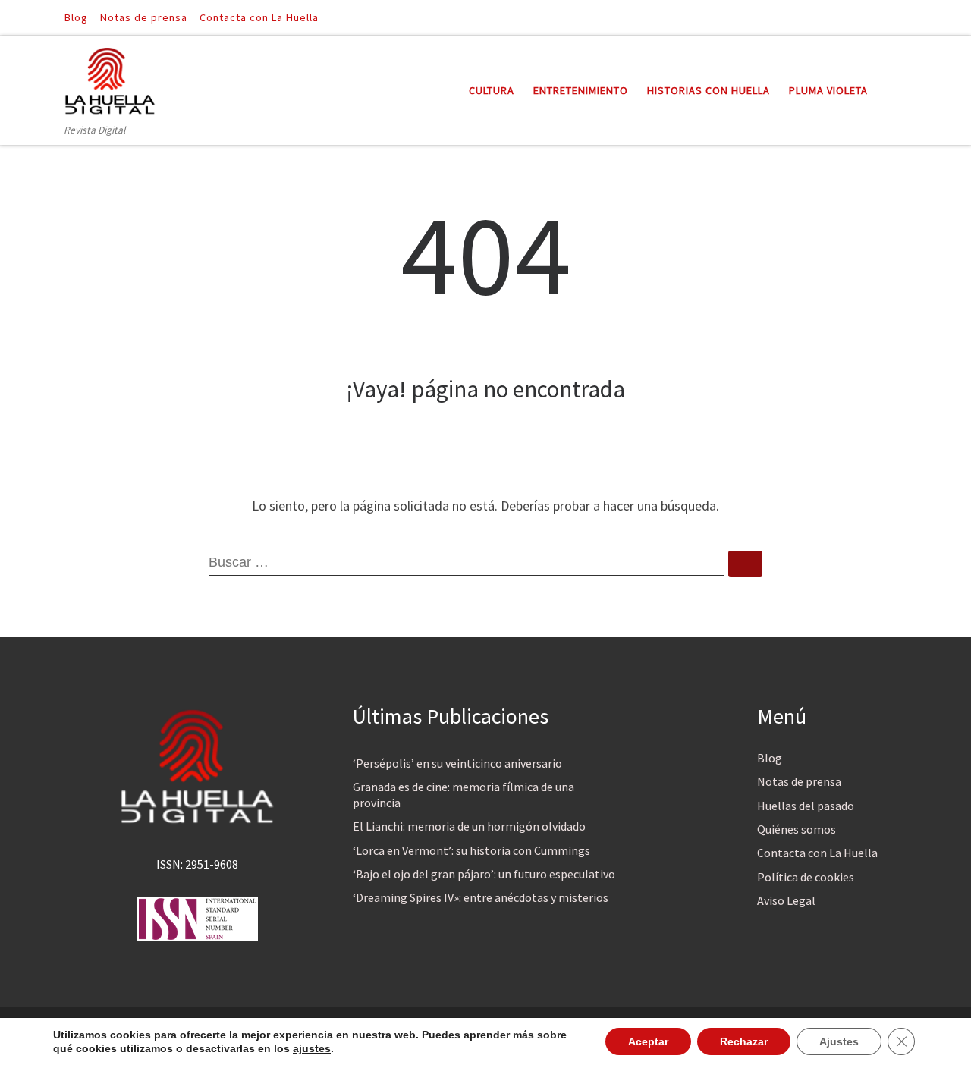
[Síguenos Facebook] (880, 17)
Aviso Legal (786, 900)
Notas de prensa (799, 781)
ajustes (312, 1048)
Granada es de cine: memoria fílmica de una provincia (463, 794)
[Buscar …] (745, 564)
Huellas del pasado (805, 805)
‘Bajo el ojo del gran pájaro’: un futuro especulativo (484, 873)
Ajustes (839, 1041)
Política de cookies (805, 876)
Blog (769, 757)
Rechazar (744, 1041)
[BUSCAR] (466, 563)
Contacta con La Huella (817, 852)
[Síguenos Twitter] (902, 17)
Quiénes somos (796, 829)
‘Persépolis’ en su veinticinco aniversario (457, 763)
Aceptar (648, 1041)
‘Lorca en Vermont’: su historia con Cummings (471, 850)
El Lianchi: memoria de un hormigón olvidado (469, 826)
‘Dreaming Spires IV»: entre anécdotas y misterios (480, 897)
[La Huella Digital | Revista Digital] (110, 78)
